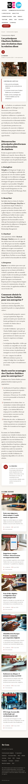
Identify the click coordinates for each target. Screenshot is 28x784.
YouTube (4, 19)
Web (14, 16)
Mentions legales (6, 763)
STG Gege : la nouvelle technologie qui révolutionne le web (11, 714)
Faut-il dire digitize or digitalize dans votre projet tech (10, 595)
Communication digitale (17, 10)
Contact (6, 25)
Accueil (4, 10)
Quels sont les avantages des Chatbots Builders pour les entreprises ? (13, 96)
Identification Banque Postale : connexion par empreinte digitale (11, 636)
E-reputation (6, 13)
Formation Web (7, 16)
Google (21, 19)
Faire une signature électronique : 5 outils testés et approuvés (11, 515)
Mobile (20, 16)
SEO (15, 19)
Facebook (5, 22)
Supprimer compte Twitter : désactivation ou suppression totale (11, 555)
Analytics (15, 13)
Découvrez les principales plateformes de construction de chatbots (13, 86)
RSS (13, 763)
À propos (13, 22)
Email (11, 19)
